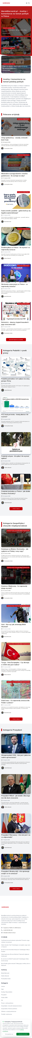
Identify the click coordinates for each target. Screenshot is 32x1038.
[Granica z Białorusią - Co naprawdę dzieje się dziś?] (16, 575)
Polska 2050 (4, 997)
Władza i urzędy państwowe (8, 1011)
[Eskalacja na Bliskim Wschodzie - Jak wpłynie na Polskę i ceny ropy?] (16, 538)
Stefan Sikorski (8, 467)
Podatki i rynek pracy (6, 1014)
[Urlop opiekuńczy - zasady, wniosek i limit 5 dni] (16, 126)
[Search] (29, 3)
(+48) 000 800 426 (7, 930)
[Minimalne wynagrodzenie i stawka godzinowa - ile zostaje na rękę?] (16, 162)
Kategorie (4, 983)
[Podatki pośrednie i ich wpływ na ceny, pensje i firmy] (16, 367)
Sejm (2, 989)
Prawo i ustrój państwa (7, 1003)
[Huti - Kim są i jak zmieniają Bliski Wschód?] (16, 613)
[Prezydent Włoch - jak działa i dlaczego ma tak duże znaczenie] (16, 784)
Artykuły (4, 937)
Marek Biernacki (8, 390)
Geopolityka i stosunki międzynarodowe (11, 1006)
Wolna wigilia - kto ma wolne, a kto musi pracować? (15, 50)
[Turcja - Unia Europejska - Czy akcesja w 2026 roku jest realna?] (16, 651)
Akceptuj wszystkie (23, 1034)
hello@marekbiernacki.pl (9, 932)
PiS (2, 1000)
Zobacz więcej (16, 508)
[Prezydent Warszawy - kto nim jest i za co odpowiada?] (16, 823)
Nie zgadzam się (9, 1034)
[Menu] (26, 3)
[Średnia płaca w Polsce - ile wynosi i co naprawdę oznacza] (16, 236)
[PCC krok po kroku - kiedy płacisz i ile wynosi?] (16, 404)
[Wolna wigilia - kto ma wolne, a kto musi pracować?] (16, 45)
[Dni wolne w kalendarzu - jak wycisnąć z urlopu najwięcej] (16, 27)
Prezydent (3, 994)
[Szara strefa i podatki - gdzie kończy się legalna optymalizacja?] (16, 199)
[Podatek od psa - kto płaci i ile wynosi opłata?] (16, 443)
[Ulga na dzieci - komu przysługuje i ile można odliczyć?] (16, 64)
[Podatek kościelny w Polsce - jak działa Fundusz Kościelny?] (16, 481)
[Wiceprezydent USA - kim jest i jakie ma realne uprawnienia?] (16, 743)
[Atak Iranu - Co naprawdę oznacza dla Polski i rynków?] (16, 689)
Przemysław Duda (9, 425)
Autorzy (4, 970)
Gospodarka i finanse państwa (9, 1008)
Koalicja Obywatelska (6, 992)
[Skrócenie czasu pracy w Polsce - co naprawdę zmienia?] (16, 273)
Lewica (3, 986)
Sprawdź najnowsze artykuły (16, 339)
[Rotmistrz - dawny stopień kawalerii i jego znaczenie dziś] (16, 311)
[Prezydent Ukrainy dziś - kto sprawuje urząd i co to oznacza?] (16, 861)
